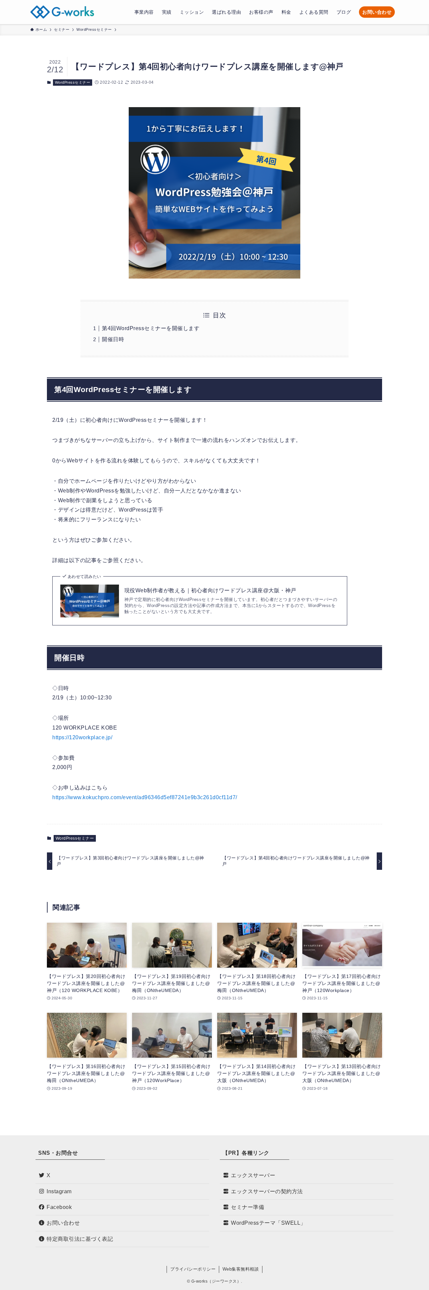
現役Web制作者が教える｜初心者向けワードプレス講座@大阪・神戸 (210, 590)
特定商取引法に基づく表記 (80, 1239)
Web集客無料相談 (241, 1269)
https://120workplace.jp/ (82, 737)
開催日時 (113, 339)
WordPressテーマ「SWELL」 (268, 1223)
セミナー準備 (247, 1207)
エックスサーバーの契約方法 (267, 1191)
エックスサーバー (253, 1175)
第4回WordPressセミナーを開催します (150, 328)
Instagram (59, 1191)
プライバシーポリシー (193, 1269)
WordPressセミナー (72, 82)
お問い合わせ (63, 1223)
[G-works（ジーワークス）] (62, 12)
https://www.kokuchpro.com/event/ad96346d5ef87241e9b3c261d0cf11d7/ (144, 797)
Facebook (59, 1207)
